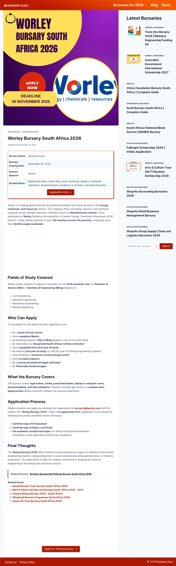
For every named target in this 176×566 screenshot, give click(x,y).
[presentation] (134, 30)
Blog (154, 5)
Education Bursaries (137, 143)
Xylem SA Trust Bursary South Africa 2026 (37, 501)
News (166, 5)
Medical (131, 84)
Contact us (11, 562)
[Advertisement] (61, 249)
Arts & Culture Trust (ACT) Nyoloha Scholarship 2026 (158, 171)
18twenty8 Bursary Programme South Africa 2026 (41, 497)
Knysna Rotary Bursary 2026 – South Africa (37, 493)
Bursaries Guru (164, 561)
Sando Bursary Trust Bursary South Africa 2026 (40, 486)
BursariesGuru (14, 131)
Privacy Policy (27, 562)
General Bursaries (30, 131)
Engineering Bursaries (138, 103)
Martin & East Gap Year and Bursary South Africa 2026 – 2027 (47, 489)
